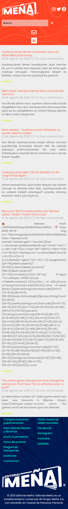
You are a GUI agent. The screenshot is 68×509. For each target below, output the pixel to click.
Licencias (10, 456)
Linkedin (43, 444)
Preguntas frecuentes (11, 449)
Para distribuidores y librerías (16, 430)
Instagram (44, 433)
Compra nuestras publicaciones (16, 421)
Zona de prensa (14, 442)
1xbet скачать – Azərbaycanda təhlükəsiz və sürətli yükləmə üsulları (31, 131)
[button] (34, 40)
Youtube (43, 438)
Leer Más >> (8, 81)
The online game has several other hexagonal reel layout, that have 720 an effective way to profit (33, 384)
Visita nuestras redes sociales (48, 421)
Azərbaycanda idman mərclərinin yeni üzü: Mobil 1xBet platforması (30, 53)
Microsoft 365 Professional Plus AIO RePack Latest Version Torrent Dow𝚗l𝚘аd (30, 212)
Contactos (11, 461)
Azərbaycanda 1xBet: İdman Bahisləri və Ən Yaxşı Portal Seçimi (30, 174)
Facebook (44, 428)
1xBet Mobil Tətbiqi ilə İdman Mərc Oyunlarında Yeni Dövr (33, 92)
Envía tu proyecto (15, 437)
